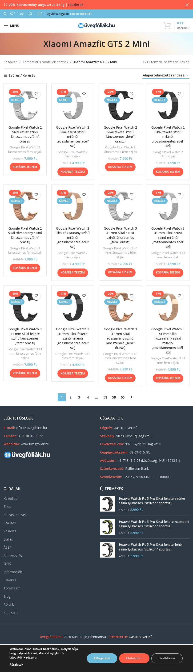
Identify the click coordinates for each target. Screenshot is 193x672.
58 (105, 397)
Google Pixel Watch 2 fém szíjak (72, 154)
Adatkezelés (13, 555)
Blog (7, 596)
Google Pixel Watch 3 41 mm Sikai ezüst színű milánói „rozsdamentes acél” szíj (168, 237)
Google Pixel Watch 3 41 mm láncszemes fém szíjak (120, 252)
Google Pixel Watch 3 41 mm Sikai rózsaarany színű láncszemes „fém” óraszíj (120, 338)
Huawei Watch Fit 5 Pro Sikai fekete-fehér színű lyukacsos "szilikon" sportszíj (151, 546)
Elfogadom (102, 658)
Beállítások (167, 658)
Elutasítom (134, 658)
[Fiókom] (31, 14)
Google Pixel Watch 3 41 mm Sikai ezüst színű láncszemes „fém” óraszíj (120, 235)
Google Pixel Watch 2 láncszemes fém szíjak (25, 149)
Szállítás (10, 523)
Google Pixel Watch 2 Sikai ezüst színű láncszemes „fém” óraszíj (25, 134)
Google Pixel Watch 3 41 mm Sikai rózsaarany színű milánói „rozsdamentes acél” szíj (168, 340)
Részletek (16, 665)
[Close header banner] (187, 4)
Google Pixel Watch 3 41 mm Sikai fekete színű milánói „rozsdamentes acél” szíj (72, 338)
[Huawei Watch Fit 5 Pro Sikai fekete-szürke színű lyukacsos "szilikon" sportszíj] (107, 504)
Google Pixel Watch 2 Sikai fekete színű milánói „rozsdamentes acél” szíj (168, 136)
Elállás (8, 539)
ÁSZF (8, 547)
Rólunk (9, 604)
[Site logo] (96, 25)
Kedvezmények (15, 514)
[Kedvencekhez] (36, 94)
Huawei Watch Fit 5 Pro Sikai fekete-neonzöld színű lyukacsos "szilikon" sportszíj (154, 524)
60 (123, 397)
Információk (13, 572)
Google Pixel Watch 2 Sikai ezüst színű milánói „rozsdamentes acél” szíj (72, 136)
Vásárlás (10, 531)
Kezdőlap (10, 62)
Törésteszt (12, 588)
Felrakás (10, 580)
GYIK (7, 563)
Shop (7, 506)
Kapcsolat (11, 612)
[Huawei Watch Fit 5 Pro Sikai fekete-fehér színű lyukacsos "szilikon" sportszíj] (107, 550)
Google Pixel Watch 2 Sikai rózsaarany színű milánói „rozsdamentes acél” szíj (73, 237)
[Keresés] (4, 14)
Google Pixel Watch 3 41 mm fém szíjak (168, 255)
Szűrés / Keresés (22, 76)
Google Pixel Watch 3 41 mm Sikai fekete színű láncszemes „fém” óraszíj (25, 336)
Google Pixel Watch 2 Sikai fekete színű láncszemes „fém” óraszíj (120, 134)
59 (114, 397)
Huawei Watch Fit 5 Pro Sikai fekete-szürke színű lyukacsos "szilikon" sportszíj (152, 500)
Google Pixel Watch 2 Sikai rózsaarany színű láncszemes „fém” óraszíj (25, 235)
